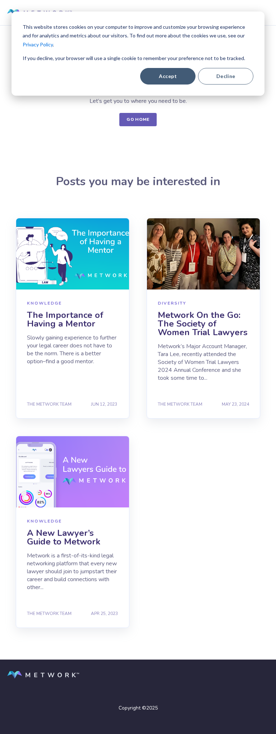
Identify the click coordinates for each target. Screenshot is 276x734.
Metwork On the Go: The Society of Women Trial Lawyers (203, 323)
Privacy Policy (38, 44)
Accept (168, 76)
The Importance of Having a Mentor (65, 319)
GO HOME (138, 119)
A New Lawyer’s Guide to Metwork (63, 537)
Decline (225, 76)
